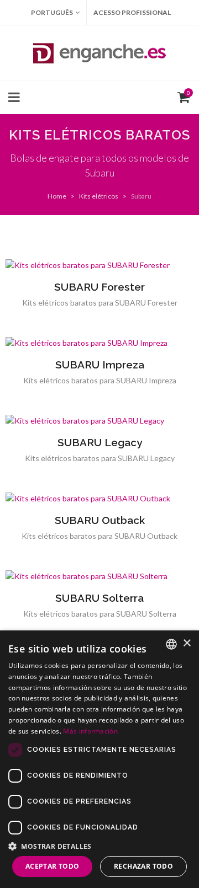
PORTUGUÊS (52, 12)
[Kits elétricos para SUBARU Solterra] (99, 576)
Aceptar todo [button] (52, 866)
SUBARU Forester (99, 287)
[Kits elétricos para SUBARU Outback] (99, 499)
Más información (90, 731)
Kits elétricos (98, 196)
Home (57, 196)
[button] (99, 846)
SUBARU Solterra (99, 598)
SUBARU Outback (100, 520)
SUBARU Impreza (99, 365)
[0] (181, 96)
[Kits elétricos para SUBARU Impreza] (99, 343)
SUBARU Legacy (99, 442)
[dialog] (99, 759)
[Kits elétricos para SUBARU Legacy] (99, 421)
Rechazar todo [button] (143, 866)
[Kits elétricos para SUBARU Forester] (99, 265)
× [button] (186, 643)
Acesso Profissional (132, 12)
